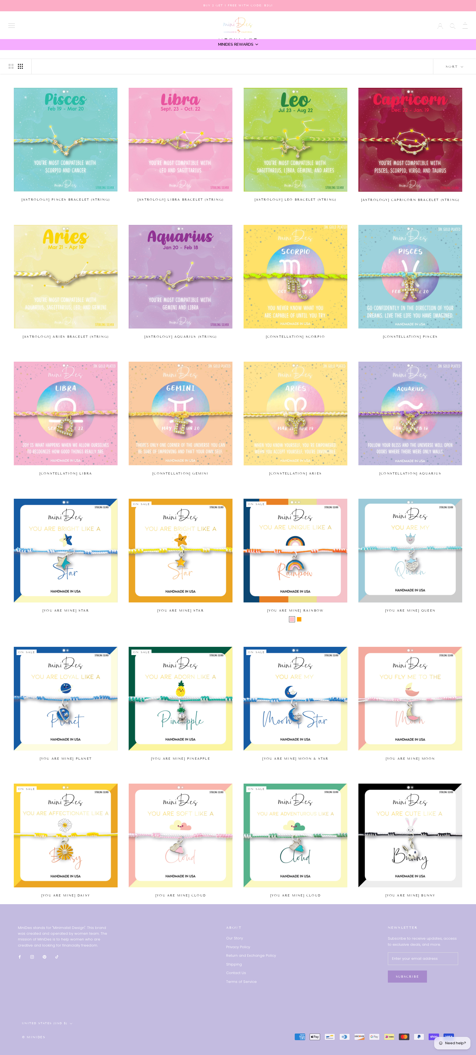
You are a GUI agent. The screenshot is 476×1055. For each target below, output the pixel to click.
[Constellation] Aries (295, 473)
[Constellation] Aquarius (410, 473)
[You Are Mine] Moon (410, 758)
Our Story (234, 938)
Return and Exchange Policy (251, 955)
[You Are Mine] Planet (66, 758)
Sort (453, 66)
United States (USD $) (401, 25)
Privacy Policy (238, 947)
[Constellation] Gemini (180, 473)
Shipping (234, 964)
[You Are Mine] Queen (410, 610)
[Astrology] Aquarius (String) (180, 337)
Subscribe (407, 976)
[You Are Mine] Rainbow (295, 610)
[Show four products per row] (20, 66)
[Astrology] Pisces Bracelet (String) (65, 199)
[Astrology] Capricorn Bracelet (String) (410, 200)
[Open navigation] (11, 25)
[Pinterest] (44, 956)
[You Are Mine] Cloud (180, 895)
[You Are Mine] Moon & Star (295, 758)
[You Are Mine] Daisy (65, 895)
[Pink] (292, 619)
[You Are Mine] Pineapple (180, 758)
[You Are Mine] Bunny (410, 895)
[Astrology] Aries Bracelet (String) (66, 337)
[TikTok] (57, 956)
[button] (238, 44)
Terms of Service (241, 981)
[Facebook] (19, 956)
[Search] (453, 25)
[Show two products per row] (11, 66)
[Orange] (299, 619)
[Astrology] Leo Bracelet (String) (296, 199)
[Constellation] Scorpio (295, 337)
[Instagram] (32, 956)
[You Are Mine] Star (65, 610)
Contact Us (236, 972)
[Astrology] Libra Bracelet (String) (180, 199)
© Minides (33, 1037)
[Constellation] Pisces (410, 337)
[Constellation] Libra (65, 473)
